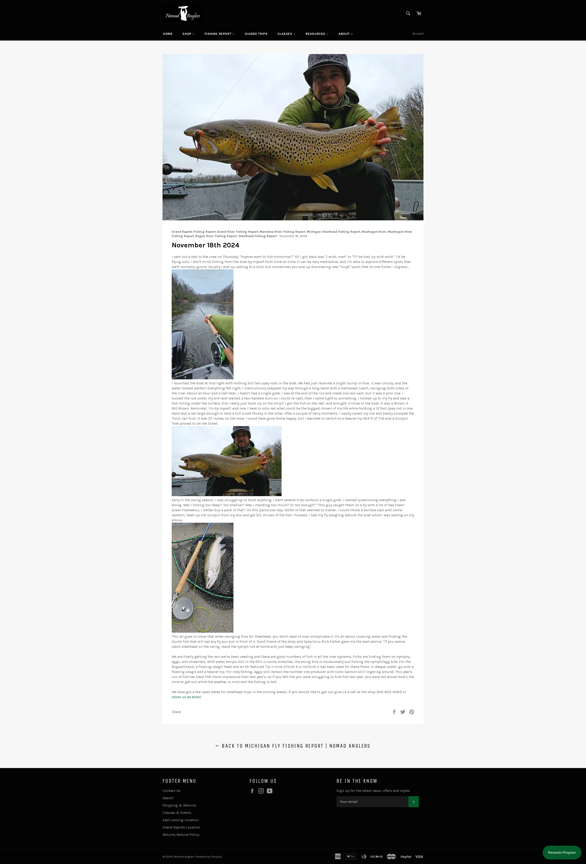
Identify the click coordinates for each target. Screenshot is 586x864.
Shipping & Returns (179, 805)
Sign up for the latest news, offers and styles (373, 790)
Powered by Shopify (208, 856)
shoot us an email (186, 697)
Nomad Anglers (184, 856)
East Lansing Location (181, 820)
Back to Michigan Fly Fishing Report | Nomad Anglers (295, 746)
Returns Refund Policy (181, 834)
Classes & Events (177, 812)
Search (168, 798)
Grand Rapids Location (181, 827)
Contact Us (171, 790)
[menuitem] (167, 34)
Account (417, 33)
